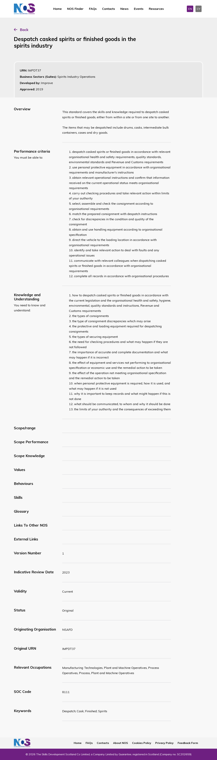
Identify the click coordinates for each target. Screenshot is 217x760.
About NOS (120, 743)
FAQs (93, 9)
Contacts (108, 9)
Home (57, 9)
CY (198, 9)
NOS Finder (75, 9)
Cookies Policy (141, 743)
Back (24, 29)
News (124, 9)
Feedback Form (188, 743)
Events (138, 9)
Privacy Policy (164, 743)
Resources (156, 9)
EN (190, 9)
